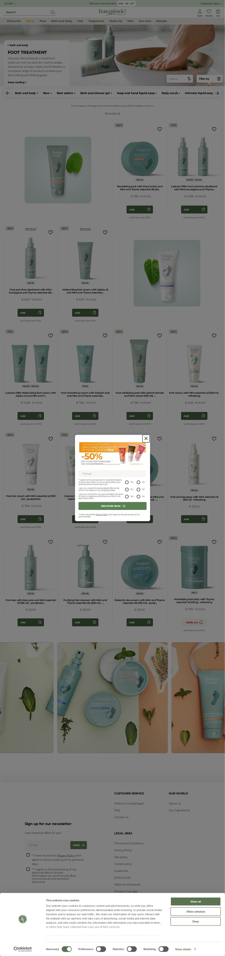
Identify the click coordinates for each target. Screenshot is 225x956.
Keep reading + (17, 82)
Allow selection (195, 911)
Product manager (126, 891)
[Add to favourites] (159, 129)
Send (76, 845)
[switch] (101, 949)
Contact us (121, 817)
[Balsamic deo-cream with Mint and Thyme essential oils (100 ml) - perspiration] (140, 565)
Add (131, 209)
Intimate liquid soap (199, 93)
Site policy (121, 857)
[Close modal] (146, 438)
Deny (195, 921)
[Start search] (52, 12)
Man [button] (130, 21)
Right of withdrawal (127, 884)
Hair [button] (80, 21)
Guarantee (121, 870)
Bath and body (19, 45)
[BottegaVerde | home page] (112, 12)
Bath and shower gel (95, 93)
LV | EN (8, 3)
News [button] (30, 21)
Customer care (210, 3)
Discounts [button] (14, 21)
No (143, 482)
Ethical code (122, 877)
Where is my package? (129, 803)
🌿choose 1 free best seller (103, 3)
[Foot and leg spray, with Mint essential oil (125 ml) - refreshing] (194, 462)
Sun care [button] (145, 21)
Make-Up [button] (115, 21)
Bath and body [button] (61, 21)
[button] (7, 93)
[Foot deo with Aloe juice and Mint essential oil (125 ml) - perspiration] (31, 565)
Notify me (192, 622)
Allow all (195, 901)
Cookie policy (123, 864)
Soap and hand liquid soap (136, 93)
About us (175, 803)
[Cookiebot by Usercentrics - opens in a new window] (22, 949)
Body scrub (170, 93)
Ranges (161, 21)
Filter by (204, 78)
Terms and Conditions (128, 843)
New (46, 93)
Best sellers (65, 93)
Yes (131, 482)
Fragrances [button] (96, 21)
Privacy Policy (102, 514)
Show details (183, 949)
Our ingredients (179, 810)
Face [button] (43, 21)
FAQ (117, 810)
